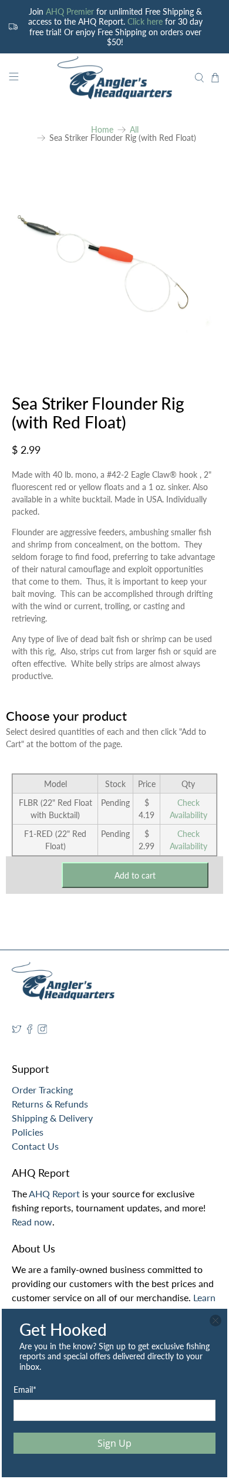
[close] (215, 1320)
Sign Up (114, 1443)
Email (25, 1389)
